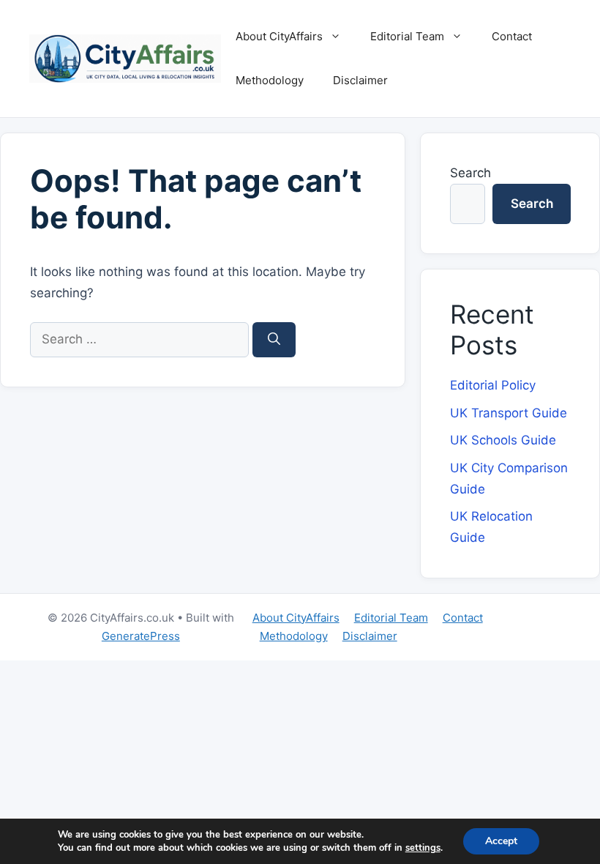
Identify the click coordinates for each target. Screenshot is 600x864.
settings (422, 847)
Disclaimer (360, 80)
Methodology (270, 80)
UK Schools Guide (503, 440)
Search (470, 172)
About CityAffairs (279, 36)
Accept (501, 841)
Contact (512, 36)
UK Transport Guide (508, 413)
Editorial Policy (493, 385)
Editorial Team (407, 36)
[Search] (274, 339)
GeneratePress (141, 636)
